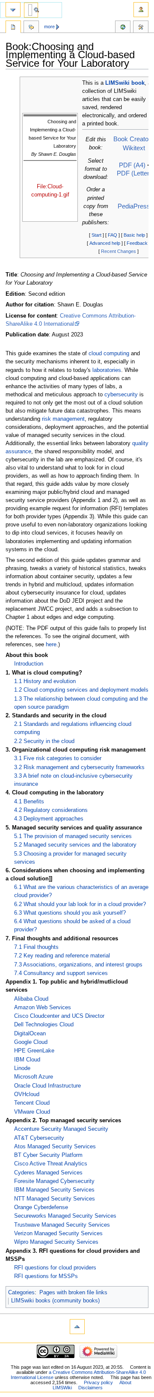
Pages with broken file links (73, 1293)
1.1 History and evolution (45, 681)
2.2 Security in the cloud (44, 741)
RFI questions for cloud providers (55, 1268)
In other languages (123, 28)
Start (96, 235)
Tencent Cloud (32, 1103)
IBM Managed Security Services (54, 1190)
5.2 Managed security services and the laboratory (75, 845)
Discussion (31, 28)
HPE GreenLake (34, 1051)
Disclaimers (90, 1387)
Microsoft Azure (33, 1077)
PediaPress (134, 206)
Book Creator (132, 139)
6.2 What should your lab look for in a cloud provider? (80, 904)
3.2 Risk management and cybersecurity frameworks (79, 767)
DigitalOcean (30, 1034)
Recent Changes (118, 251)
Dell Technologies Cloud (44, 1025)
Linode (22, 1068)
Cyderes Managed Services (48, 1173)
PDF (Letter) (134, 173)
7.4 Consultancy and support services (61, 973)
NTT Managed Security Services (54, 1199)
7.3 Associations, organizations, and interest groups (78, 965)
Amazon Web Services (42, 1008)
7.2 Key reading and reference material (62, 956)
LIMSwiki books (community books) (55, 1301)
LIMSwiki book (125, 83)
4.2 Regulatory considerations (51, 810)
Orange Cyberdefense (41, 1207)
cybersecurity (121, 395)
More (49, 26)
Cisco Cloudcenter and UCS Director (59, 1016)
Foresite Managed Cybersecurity (54, 1181)
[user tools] (140, 9)
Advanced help (104, 243)
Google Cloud (30, 1042)
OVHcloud (26, 1094)
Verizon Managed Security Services (58, 1233)
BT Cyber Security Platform (48, 1155)
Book (13, 28)
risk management (63, 419)
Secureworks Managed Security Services (65, 1216)
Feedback (137, 243)
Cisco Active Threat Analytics (50, 1164)
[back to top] (77, 1326)
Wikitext (134, 148)
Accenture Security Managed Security (61, 1129)
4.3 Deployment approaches (48, 819)
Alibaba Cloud (31, 999)
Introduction (28, 664)
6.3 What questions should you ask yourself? (70, 913)
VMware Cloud (32, 1112)
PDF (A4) (132, 165)
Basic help (134, 235)
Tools (140, 28)
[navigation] (13, 9)
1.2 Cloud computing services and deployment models (81, 690)
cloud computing (109, 354)
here (51, 645)
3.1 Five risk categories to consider (57, 758)
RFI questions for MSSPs (46, 1276)
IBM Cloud (27, 1060)
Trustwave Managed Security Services (62, 1225)
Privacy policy (98, 1382)
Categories (21, 1293)
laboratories (106, 370)
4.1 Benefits (29, 802)
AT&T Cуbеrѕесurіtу (39, 1138)
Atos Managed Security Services (55, 1147)
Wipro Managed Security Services (56, 1242)
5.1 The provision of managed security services (73, 836)
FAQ (112, 235)
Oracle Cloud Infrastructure (47, 1086)
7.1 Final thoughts (36, 947)
